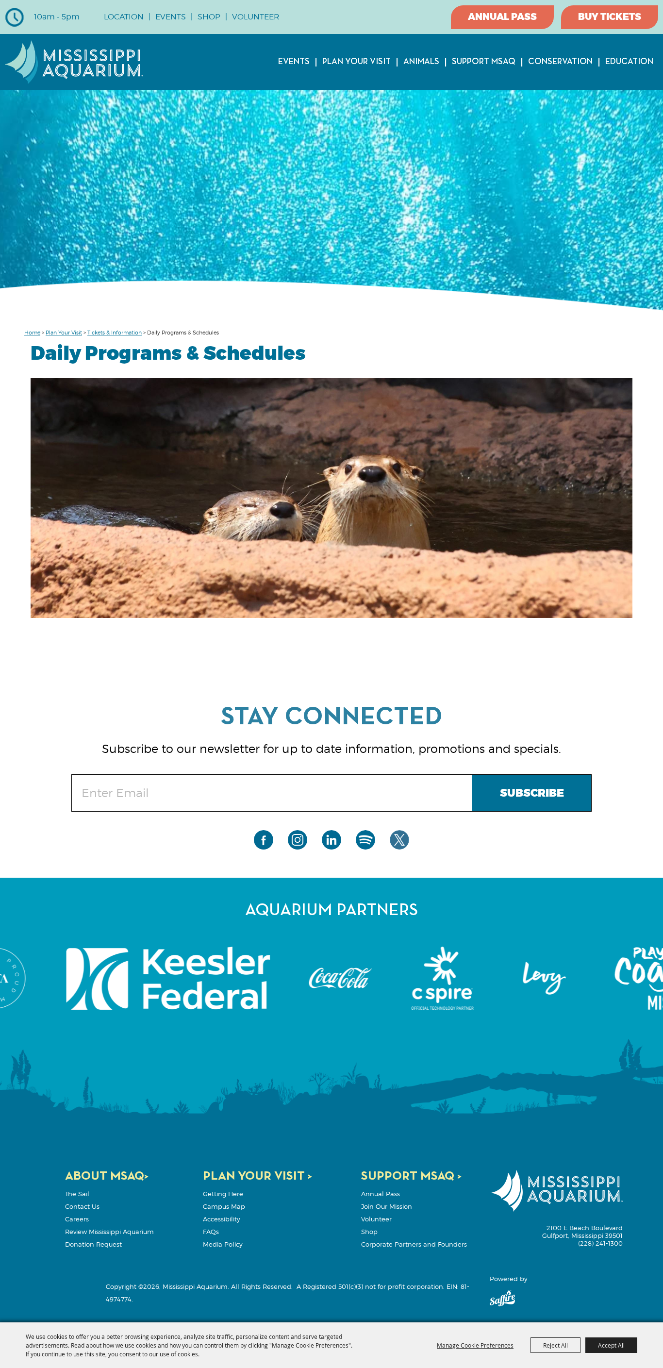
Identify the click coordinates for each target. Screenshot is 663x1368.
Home (32, 332)
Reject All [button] (555, 1345)
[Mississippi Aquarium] (74, 62)
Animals (421, 61)
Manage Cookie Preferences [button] (475, 1345)
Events (294, 61)
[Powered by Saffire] (502, 1299)
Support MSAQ (483, 61)
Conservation (560, 61)
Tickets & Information (114, 332)
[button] (332, 499)
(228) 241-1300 (600, 1243)
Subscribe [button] (532, 793)
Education (629, 61)
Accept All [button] (611, 1345)
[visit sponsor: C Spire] (332, 979)
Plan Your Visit (356, 61)
